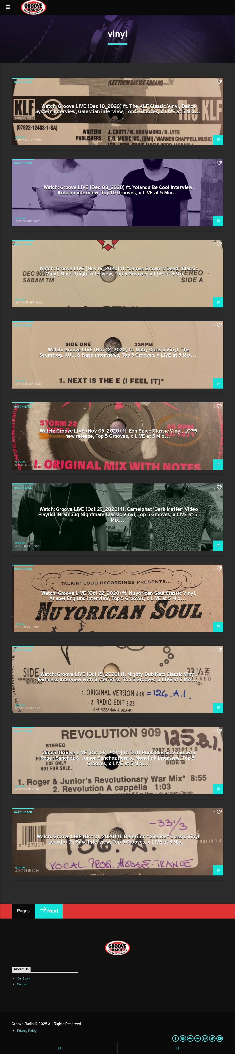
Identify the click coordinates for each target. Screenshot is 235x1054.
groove (20, 137)
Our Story (24, 979)
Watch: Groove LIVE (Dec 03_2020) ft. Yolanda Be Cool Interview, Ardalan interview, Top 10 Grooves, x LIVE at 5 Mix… (119, 191)
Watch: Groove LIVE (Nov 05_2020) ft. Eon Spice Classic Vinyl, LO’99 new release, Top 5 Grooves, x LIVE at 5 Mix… (118, 434)
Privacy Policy (27, 1031)
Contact (23, 984)
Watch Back (23, 82)
